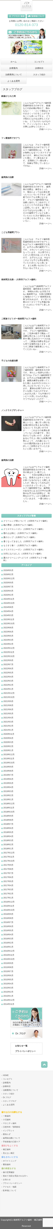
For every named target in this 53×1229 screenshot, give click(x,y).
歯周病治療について (11, 1138)
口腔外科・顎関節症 (11, 1127)
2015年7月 (8, 971)
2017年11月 (8, 857)
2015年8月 (8, 967)
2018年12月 (9, 803)
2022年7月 (8, 664)
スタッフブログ (9, 1101)
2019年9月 (8, 767)
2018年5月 (8, 832)
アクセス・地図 (9, 1187)
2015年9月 (8, 963)
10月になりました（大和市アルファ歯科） (23, 553)
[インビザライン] (26, 56)
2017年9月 (8, 865)
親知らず (7, 1134)
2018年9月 (8, 816)
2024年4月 (8, 611)
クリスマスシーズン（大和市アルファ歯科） (24, 529)
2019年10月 (9, 762)
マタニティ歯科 (9, 1123)
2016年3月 (8, 938)
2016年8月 (8, 918)
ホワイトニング (9, 1161)
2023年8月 (8, 627)
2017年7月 (8, 873)
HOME (6, 1075)
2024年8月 (8, 607)
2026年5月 (8, 570)
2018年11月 (8, 807)
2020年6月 (8, 738)
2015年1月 (8, 996)
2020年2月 (8, 746)
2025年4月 (8, 591)
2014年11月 (8, 1004)
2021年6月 (8, 709)
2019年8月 (8, 771)
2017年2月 (8, 893)
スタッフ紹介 (8, 1094)
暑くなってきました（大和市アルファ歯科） (24, 541)
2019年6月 (8, 779)
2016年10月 (9, 910)
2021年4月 (8, 717)
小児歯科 (7, 1120)
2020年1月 (8, 750)
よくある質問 (8, 1105)
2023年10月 (9, 623)
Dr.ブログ (7, 1097)
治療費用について (10, 1090)
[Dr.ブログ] (26, 1039)
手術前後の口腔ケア (11, 1142)
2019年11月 (8, 758)
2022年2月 (8, 685)
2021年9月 (8, 701)
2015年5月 (8, 979)
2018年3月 (8, 840)
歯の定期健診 (8, 1172)
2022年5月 (8, 672)
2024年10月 (9, 603)
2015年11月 (8, 955)
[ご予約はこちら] (26, 39)
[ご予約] (26, 1028)
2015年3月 (8, 988)
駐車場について (9, 1191)
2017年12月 (9, 852)
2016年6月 (8, 926)
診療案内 (7, 1083)
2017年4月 (8, 885)
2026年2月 (8, 574)
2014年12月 (9, 1000)
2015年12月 (9, 951)
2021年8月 (8, 705)
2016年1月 (8, 947)
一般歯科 (7, 1116)
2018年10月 (9, 812)
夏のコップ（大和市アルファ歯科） (19, 537)
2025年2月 (8, 595)
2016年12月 (9, 902)
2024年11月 (8, 599)
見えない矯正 (8, 1153)
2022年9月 (8, 660)
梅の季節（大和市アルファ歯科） (18, 525)
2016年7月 (8, 922)
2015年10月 (9, 959)
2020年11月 (8, 734)
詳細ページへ (45, 129)
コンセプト (8, 1079)
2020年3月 (8, 742)
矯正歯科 (7, 1149)
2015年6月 (8, 975)
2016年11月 (8, 906)
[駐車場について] (36, 18)
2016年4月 (8, 934)
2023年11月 (8, 619)
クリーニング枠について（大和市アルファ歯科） (26, 521)
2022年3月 (8, 681)
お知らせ (7, 1180)
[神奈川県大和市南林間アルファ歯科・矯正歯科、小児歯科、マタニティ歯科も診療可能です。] (26, 10)
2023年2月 (8, 644)
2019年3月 (8, 791)
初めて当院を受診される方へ (15, 1176)
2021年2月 (8, 726)
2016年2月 (8, 943)
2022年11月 (8, 652)
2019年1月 (8, 799)
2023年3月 (8, 640)
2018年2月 (8, 844)
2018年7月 (8, 824)
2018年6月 (8, 828)
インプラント (8, 1131)
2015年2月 (8, 992)
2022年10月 (9, 656)
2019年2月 (8, 795)
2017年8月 (8, 869)
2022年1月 (8, 689)
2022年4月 (8, 677)
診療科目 (7, 1086)
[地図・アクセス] (17, 18)
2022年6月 (8, 668)
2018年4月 (8, 836)
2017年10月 (9, 861)
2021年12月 (9, 693)
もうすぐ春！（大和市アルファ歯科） (20, 545)
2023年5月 (8, 636)
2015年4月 (8, 983)
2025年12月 (9, 578)
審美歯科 (7, 1165)
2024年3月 (8, 615)
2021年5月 (8, 713)
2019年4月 (8, 787)
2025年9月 (8, 582)
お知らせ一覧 (21, 1046)
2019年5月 (8, 783)
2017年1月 (8, 898)
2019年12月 (9, 754)
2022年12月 (9, 648)
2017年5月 (8, 881)
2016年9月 (8, 914)
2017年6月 (8, 877)
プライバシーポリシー (25, 1051)
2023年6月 (8, 632)
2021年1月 (8, 730)
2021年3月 (8, 722)
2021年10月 (9, 697)
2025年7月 (8, 586)
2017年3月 (8, 889)
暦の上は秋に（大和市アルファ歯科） (20, 533)
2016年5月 (8, 930)
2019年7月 (8, 775)
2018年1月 (8, 848)
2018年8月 (8, 820)
